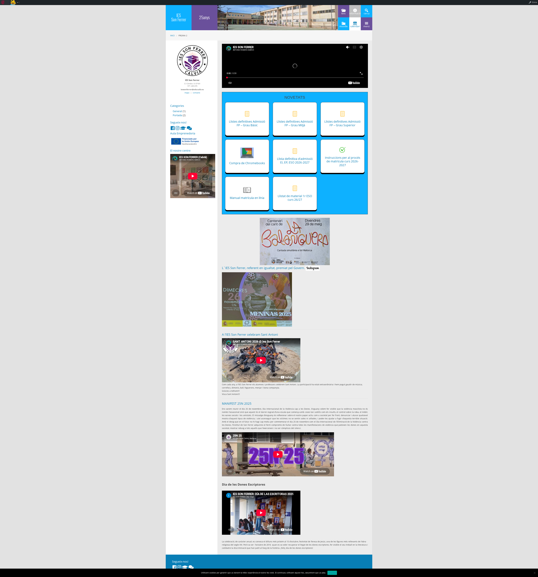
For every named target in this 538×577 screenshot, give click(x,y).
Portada (177, 115)
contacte (196, 92)
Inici (172, 35)
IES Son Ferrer (178, 17)
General (177, 111)
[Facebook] (173, 128)
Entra (534, 2)
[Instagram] (177, 128)
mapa (187, 92)
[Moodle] (183, 128)
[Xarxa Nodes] (189, 128)
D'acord (332, 573)
